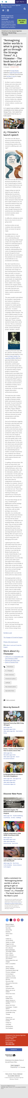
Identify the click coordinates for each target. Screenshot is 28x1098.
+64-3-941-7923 (9, 1044)
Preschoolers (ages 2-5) (9, 784)
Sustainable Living (10, 1012)
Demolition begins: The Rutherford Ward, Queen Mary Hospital (13, 811)
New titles (8, 928)
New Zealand (19, 731)
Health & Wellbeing (18, 815)
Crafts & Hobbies (8, 865)
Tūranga (8, 1014)
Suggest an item (10, 944)
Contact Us (14, 1049)
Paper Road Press (15, 72)
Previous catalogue (10, 972)
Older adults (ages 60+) (9, 731)
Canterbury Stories (10, 976)
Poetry (5, 733)
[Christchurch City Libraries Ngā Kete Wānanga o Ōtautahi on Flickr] (11, 920)
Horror (17, 756)
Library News (9, 933)
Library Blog (9, 930)
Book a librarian (10, 955)
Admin (7, 935)
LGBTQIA (7, 683)
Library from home (10, 993)
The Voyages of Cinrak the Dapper (13, 637)
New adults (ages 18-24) (9, 729)
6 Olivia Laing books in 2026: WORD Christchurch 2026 (12, 834)
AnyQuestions (9, 1026)
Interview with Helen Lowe (12, 660)
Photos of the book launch (11, 642)
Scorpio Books (14, 70)
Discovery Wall (9, 981)
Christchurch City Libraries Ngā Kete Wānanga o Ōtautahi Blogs (12, 31)
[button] (2, 2)
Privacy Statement (17, 1074)
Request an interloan (11, 946)
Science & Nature (17, 865)
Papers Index (9, 986)
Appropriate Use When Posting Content (13, 903)
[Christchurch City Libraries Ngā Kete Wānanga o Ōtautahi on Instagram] (14, 920)
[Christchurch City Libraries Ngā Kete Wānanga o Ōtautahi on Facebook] (7, 920)
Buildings (18, 817)
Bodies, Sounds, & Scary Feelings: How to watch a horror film (14, 749)
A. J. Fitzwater (8, 671)
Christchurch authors (10, 679)
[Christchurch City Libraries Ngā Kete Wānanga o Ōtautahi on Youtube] (18, 920)
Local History (7, 817)
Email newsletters (10, 926)
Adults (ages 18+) (8, 727)
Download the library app (12, 970)
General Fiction (7, 843)
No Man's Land (11, 76)
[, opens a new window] (10, 1057)
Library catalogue (10, 968)
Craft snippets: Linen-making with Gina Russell (13, 860)
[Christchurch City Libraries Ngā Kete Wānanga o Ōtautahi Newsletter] (22, 920)
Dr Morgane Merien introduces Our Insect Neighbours (13, 775)
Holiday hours (9, 998)
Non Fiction (15, 843)
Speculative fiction (9, 691)
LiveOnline (8, 1024)
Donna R (5, 34)
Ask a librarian (9, 948)
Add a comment (10, 700)
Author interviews (9, 675)
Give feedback (9, 1028)
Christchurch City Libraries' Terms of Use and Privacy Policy (14, 1061)
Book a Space (9, 953)
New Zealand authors (10, 687)
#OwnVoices (10, 667)
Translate (23, 1067)
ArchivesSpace (9, 974)
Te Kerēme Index (10, 988)
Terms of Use (8, 1074)
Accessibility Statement (14, 1075)
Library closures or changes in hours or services (11, 1002)
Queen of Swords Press (11, 662)
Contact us (8, 1022)
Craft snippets (7, 867)
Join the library (9, 940)
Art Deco (13, 817)
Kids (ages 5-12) (17, 778)
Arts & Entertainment (9, 758)
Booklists (8, 931)
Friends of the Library (11, 1010)
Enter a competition (10, 963)
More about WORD (22, 21)
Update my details (10, 942)
